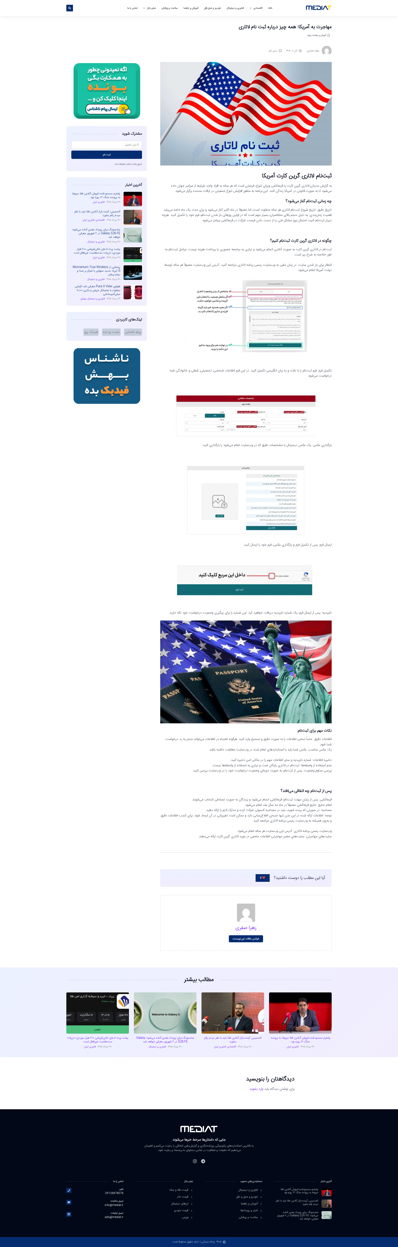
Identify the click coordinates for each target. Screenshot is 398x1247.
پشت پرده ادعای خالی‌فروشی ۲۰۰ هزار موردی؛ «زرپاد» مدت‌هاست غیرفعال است (97, 251)
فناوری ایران (99, 202)
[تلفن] (68, 1190)
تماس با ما (132, 8)
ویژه (309, 35)
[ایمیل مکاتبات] (68, 1202)
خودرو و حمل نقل (212, 8)
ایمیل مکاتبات (116, 1201)
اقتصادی (258, 8)
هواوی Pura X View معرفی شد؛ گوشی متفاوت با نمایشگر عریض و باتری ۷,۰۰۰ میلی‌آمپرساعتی (97, 290)
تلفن (121, 1189)
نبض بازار (151, 8)
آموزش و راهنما (190, 8)
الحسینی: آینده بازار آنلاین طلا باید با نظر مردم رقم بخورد (97, 213)
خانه (270, 8)
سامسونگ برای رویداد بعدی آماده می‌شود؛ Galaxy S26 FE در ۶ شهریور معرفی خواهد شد (96, 233)
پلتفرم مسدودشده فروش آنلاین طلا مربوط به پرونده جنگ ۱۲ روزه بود (96, 195)
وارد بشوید (256, 1089)
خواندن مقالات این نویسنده (246, 939)
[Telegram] (203, 1161)
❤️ (262, 878)
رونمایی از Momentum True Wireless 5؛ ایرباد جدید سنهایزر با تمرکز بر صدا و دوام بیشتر (96, 271)
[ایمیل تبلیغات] (68, 1214)
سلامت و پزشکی (169, 8)
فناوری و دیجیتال (235, 8)
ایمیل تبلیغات (117, 1213)
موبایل (83, 299)
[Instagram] (195, 1161)
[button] (69, 8)
